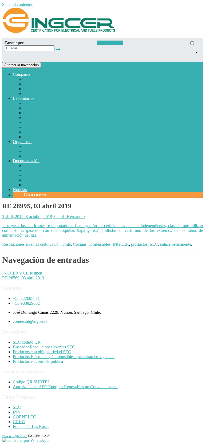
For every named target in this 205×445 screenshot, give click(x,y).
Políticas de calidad (39, 88)
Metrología (32, 136)
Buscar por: (15, 43)
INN (17, 412)
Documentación (26, 160)
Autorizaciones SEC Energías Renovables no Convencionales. (65, 386)
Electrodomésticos (38, 103)
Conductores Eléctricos (42, 122)
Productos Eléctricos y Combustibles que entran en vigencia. (64, 356)
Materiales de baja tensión (45, 112)
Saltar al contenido (17, 4)
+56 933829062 (26, 303)
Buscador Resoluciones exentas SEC (44, 347)
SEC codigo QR (27, 342)
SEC (154, 244)
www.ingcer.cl (14, 435)
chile (67, 244)
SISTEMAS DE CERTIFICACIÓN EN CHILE (64, 146)
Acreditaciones (36, 175)
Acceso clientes (110, 43)
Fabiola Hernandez (69, 216)
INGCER (121, 244)
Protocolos (32, 165)
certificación (50, 244)
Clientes (30, 93)
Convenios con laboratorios (46, 180)
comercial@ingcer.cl (30, 321)
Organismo (22, 141)
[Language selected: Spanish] (194, 50)
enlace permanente (175, 244)
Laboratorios (23, 98)
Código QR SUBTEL (31, 382)
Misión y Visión (36, 84)
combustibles (100, 244)
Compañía (21, 74)
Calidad (30, 184)
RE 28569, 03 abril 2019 (23, 278)
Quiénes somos (36, 79)
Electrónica (32, 117)
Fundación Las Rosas (31, 426)
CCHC (19, 421)
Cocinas (79, 244)
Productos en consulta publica (38, 361)
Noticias (20, 189)
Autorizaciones (36, 151)
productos (139, 244)
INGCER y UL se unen (22, 273)
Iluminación (33, 132)
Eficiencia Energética (41, 127)
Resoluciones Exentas (20, 244)
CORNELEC (24, 417)
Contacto (34, 194)
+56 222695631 (26, 298)
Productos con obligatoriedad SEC (42, 351)
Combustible (34, 108)
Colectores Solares (39, 156)
